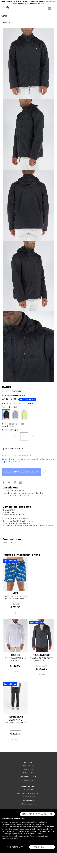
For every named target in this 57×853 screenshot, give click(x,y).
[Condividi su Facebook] (5, 483)
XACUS (15, 655)
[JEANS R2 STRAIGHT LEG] (15, 697)
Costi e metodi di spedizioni (28, 793)
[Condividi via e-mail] (21, 483)
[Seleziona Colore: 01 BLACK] (6, 414)
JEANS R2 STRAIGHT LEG (15, 723)
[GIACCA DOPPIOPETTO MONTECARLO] (41, 635)
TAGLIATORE (41, 655)
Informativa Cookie (10, 838)
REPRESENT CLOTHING (15, 718)
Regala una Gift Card (28, 776)
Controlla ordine (28, 769)
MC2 (15, 593)
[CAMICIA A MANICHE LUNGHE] (15, 635)
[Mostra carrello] (8, 8)
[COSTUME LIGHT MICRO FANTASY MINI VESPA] (15, 574)
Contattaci (28, 790)
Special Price (27, 399)
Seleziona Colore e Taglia (21, 472)
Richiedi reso (28, 800)
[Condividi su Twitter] (10, 483)
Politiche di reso (28, 797)
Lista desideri (28, 773)
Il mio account (28, 766)
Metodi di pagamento (28, 804)
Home (6, 22)
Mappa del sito (28, 780)
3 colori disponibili (9, 407)
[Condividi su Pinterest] (16, 483)
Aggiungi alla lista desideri (44, 471)
